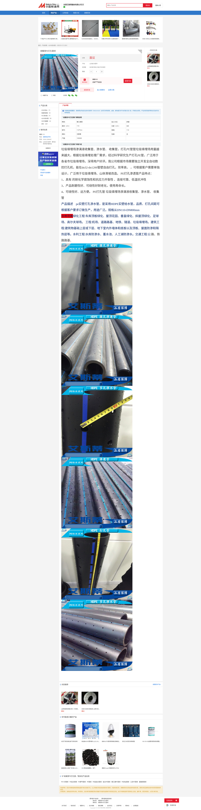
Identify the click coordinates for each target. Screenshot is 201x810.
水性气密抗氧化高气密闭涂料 (69, 741)
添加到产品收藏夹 (45, 173)
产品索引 (42, 170)
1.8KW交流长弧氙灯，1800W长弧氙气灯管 (93, 39)
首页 (39, 45)
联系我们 (73, 806)
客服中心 (82, 806)
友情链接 (135, 806)
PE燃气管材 (82, 782)
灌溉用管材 (142, 782)
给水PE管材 (106, 782)
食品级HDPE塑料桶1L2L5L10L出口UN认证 (94, 741)
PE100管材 (64, 782)
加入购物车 (101, 90)
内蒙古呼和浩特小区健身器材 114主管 (112, 39)
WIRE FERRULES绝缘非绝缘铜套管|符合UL (154, 39)
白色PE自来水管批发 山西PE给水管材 (157, 84)
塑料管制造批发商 (106, 799)
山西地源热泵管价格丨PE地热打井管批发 (158, 66)
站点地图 (91, 806)
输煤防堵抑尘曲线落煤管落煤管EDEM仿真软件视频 (136, 39)
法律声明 (118, 806)
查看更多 (48, 148)
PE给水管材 (73, 782)
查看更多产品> (157, 684)
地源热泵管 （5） (46, 113)
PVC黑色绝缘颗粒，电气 (88, 768)
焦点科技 (103, 808)
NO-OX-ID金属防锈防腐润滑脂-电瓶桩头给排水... (156, 741)
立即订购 (111, 90)
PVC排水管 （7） (46, 116)
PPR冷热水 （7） (46, 110)
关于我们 (64, 806)
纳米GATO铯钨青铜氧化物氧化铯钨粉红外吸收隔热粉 (117, 741)
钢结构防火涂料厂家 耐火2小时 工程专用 (72, 768)
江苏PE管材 (134, 782)
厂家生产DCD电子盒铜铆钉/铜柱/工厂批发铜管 (53, 39)
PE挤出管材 (125, 782)
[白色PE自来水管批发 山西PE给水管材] (153, 76)
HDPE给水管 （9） (46, 118)
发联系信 (87, 90)
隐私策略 (100, 806)
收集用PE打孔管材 (103, 801)
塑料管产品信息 (94, 799)
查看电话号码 (47, 137)
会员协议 (109, 806)
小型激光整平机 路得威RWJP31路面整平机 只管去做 (75, 39)
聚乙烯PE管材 (115, 782)
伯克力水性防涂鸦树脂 (128, 741)
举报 (54, 95)
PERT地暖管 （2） (46, 121)
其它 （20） (44, 124)
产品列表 (44, 45)
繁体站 (127, 806)
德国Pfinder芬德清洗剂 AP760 (110, 768)
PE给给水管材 (97, 782)
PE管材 (89, 782)
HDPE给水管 (52, 45)
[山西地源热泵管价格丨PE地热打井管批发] (153, 58)
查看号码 (128, 81)
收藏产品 (45, 95)
